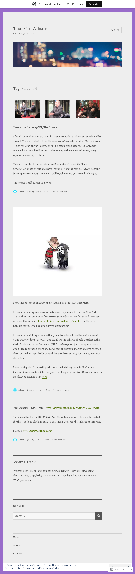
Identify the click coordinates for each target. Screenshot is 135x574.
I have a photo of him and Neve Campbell (59, 321)
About (16, 545)
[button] (27, 110)
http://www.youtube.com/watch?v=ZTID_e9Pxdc (73, 408)
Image (49, 390)
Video (46, 439)
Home (16, 537)
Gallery (45, 191)
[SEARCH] (98, 516)
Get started (94, 4)
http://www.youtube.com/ (37, 431)
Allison (21, 191)
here (44, 376)
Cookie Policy (54, 568)
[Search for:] (54, 516)
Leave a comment (59, 191)
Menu (115, 30)
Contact (17, 553)
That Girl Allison (30, 28)
